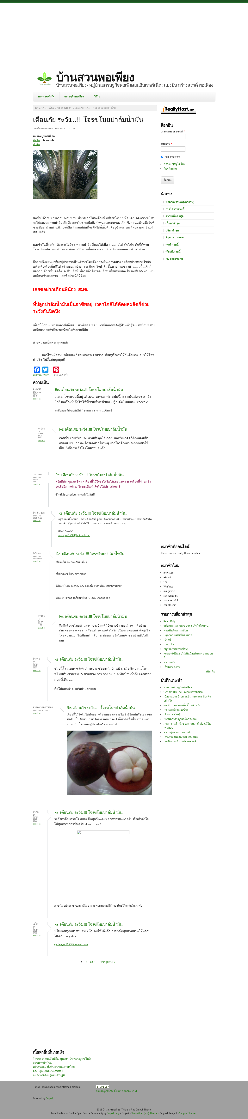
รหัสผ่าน (166, 144)
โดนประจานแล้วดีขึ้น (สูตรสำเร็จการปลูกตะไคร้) (62, 1059)
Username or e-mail (173, 131)
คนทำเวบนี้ (172, 244)
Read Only (170, 621)
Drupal (49, 1098)
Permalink (36, 399)
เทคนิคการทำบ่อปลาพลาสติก (181, 741)
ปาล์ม (36, 144)
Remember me (173, 156)
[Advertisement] (124, 34)
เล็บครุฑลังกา (172, 667)
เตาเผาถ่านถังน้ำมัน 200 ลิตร (181, 737)
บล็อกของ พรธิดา (41, 375)
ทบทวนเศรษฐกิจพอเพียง (178, 687)
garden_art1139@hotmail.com (71, 944)
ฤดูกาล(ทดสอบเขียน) (176, 649)
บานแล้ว (169, 644)
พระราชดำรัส (46, 96)
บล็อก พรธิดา (64, 108)
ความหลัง (169, 662)
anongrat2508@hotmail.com (74, 535)
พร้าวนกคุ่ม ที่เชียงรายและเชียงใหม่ (54, 1067)
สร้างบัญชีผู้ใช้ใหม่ (174, 164)
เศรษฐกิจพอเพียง (74, 96)
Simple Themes (187, 1113)
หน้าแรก (39, 108)
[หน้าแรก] (44, 79)
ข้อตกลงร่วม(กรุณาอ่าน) (179, 202)
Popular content (175, 237)
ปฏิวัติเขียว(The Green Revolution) (183, 692)
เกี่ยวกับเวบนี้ (173, 251)
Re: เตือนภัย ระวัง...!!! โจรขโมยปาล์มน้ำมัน (89, 389)
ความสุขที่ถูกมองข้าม (176, 709)
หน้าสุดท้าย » (108, 962)
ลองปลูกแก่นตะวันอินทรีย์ (48, 1071)
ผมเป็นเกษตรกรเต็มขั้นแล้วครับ (182, 705)
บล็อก (51, 108)
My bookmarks (174, 258)
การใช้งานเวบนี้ (174, 209)
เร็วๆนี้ (167, 640)
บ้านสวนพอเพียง (95, 77)
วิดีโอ (97, 96)
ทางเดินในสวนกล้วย (176, 630)
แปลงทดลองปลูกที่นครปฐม (49, 1075)
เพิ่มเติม (210, 671)
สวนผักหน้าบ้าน (42, 1063)
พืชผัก (36, 140)
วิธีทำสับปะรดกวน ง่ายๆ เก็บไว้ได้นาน (186, 626)
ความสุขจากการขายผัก (177, 732)
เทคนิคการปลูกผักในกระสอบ (180, 719)
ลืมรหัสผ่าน (170, 168)
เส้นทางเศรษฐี (172, 714)
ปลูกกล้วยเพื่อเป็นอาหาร (178, 635)
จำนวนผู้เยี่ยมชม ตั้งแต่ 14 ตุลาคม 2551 (116, 1090)
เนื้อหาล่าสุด (172, 223)
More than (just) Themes (145, 1113)
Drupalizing (113, 1113)
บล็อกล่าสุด (172, 230)
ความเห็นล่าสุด (174, 216)
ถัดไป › (93, 962)
